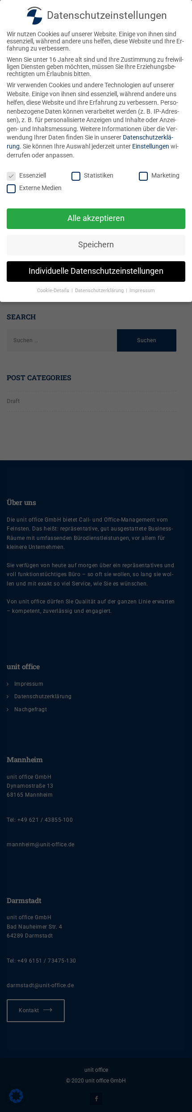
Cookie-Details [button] (54, 290)
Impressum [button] (142, 290)
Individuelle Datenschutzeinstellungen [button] (96, 271)
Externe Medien (40, 187)
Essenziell (32, 175)
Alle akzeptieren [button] (96, 218)
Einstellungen (150, 146)
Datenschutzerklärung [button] (100, 290)
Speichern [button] (96, 244)
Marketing (165, 175)
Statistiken (98, 175)
